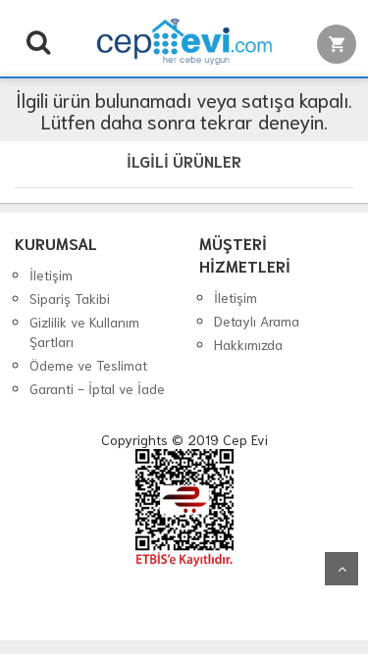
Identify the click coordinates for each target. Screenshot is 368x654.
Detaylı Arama (256, 320)
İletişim (51, 274)
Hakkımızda (248, 344)
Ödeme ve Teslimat (88, 365)
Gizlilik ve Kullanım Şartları (84, 331)
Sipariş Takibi (69, 298)
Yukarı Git (341, 568)
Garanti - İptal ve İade (97, 388)
